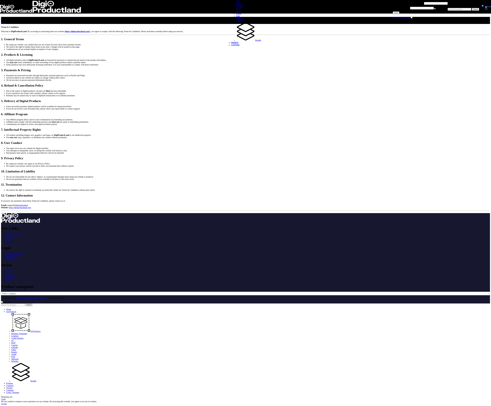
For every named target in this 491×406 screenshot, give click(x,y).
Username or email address (408, 3)
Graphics (15, 336)
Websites (239, 20)
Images (239, 11)
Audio (238, 14)
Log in (396, 13)
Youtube (9, 273)
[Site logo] (16, 13)
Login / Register (12, 392)
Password (401, 8)
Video (238, 9)
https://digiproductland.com (20, 207)
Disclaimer (10, 259)
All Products (35, 331)
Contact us (10, 237)
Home (3, 23)
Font (238, 16)
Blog (8, 241)
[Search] (463, 5)
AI (12, 340)
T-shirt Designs (17, 338)
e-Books (239, 7)
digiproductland (21, 205)
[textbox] (245, 293)
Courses (239, 4)
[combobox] (245, 293)
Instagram (10, 276)
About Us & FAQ (13, 234)
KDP (238, 2)
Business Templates (19, 334)
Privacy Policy (12, 256)
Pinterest (9, 278)
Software (239, 18)
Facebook (10, 271)
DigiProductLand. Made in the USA (31, 298)
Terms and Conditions (15, 254)
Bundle (258, 40)
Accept (4, 404)
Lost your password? (401, 18)
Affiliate (9, 239)
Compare (10, 390)
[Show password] (435, 8)
